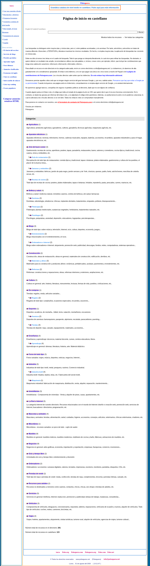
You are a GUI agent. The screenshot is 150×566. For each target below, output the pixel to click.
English (5, 43)
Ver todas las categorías (134, 37)
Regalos (35, 298)
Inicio (12, 6)
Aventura (35, 316)
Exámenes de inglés (10, 73)
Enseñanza (33, 336)
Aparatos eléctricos (37, 134)
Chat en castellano (10, 77)
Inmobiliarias (34, 391)
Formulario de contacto (11, 36)
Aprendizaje (36, 343)
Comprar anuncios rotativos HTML (11, 100)
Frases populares (10, 88)
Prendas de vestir (36, 474)
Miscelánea (33, 424)
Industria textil (37, 372)
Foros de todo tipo (36, 354)
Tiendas (35, 325)
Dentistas (35, 198)
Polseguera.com (77, 552)
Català (5, 39)
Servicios (32, 493)
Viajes (31, 516)
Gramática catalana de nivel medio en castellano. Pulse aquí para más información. (85, 8)
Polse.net (110, 552)
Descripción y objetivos (11, 15)
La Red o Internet (36, 401)
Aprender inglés (9, 62)
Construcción (34, 253)
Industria (32, 364)
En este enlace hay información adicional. (107, 75)
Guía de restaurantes (40, 157)
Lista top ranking (10, 84)
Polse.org (65, 552)
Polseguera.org (90, 552)
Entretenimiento (38, 234)
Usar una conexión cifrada (12, 11)
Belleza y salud (35, 190)
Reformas (35, 269)
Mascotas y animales (37, 414)
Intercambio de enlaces (12, 80)
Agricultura (33, 124)
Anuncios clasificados (11, 69)
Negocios (33, 444)
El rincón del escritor (11, 50)
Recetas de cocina (39, 180)
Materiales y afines (39, 261)
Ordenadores (34, 464)
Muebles (32, 434)
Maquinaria (36, 380)
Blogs (31, 226)
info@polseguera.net (112, 559)
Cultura (32, 280)
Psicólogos (36, 215)
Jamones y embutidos (40, 168)
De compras (34, 290)
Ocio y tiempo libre (36, 454)
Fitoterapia (36, 207)
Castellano (42, 29)
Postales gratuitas (10, 58)
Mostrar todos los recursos (111, 37)
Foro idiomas (8, 65)
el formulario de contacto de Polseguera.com (75, 102)
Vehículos (33, 503)
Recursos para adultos (38, 483)
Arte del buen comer (37, 147)
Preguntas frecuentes (10, 18)
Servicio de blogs (10, 54)
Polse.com (102, 552)
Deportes (32, 309)
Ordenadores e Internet (41, 242)
